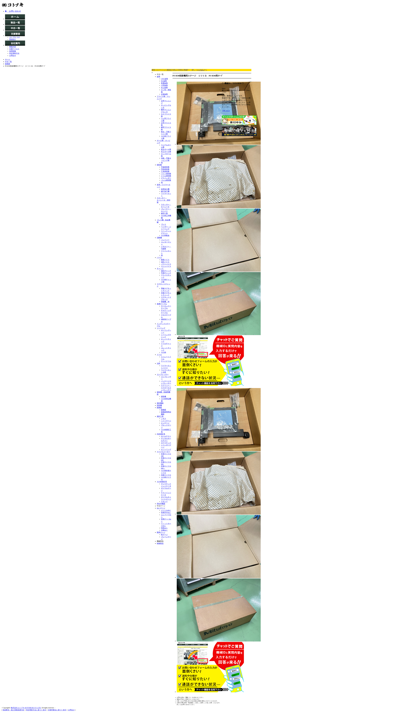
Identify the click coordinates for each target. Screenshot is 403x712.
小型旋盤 (164, 85)
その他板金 (165, 235)
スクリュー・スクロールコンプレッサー (166, 388)
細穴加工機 (165, 191)
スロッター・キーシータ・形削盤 (163, 200)
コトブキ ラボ (14, 37)
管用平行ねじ (166, 512)
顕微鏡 (7, 64)
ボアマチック (166, 443)
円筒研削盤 (165, 169)
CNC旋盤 (164, 79)
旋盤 (158, 76)
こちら (201, 70)
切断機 (159, 238)
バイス (159, 257)
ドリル (159, 354)
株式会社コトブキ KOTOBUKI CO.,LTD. (26, 708)
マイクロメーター (163, 452)
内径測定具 (161, 434)
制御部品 (160, 543)
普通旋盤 (164, 83)
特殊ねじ (164, 528)
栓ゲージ (164, 534)
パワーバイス (166, 264)
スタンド (164, 501)
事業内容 (12, 47)
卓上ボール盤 (166, 151)
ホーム (7, 59)
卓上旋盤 (164, 87)
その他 (163, 352)
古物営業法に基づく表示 (57, 710)
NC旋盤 (164, 81)
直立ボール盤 (166, 149)
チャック (160, 268)
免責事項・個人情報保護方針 (13, 710)
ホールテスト (166, 436)
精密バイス (165, 260)
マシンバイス (166, 266)
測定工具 (160, 416)
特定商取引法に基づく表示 (36, 710)
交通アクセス (14, 49)
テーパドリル (166, 361)
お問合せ (12, 55)
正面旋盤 (164, 94)
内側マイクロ (166, 475)
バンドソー (165, 240)
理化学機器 (161, 504)
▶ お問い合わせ (13, 11)
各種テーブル (162, 304)
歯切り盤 (164, 213)
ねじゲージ (161, 508)
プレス (163, 224)
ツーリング (161, 328)
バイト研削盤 (166, 174)
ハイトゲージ (166, 421)
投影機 (159, 405)
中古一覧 (8, 62)
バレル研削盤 (166, 180)
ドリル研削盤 (166, 176)
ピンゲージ (165, 423)
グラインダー (166, 178)
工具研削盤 (165, 171)
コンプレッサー (163, 374)
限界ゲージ (161, 532)
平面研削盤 (165, 167)
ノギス (163, 418)
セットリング (166, 449)
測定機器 (160, 403)
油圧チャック (166, 271)
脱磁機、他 (165, 302)
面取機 (163, 396)
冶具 (158, 363)
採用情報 (12, 51)
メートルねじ (166, 510)
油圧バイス (165, 262)
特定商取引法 (14, 53)
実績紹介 (12, 39)
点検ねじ (164, 530)
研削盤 (159, 165)
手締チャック (166, 273)
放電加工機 (165, 189)
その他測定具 (162, 482)
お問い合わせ (226, 110)
